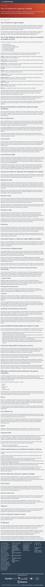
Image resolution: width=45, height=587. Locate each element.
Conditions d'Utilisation (38, 585)
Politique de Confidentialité (27, 585)
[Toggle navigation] (42, 2)
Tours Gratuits (15, 547)
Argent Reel (14, 546)
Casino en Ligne (15, 544)
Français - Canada (38, 551)
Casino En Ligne (4, 5)
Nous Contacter (26, 550)
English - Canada (37, 550)
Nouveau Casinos (15, 548)
